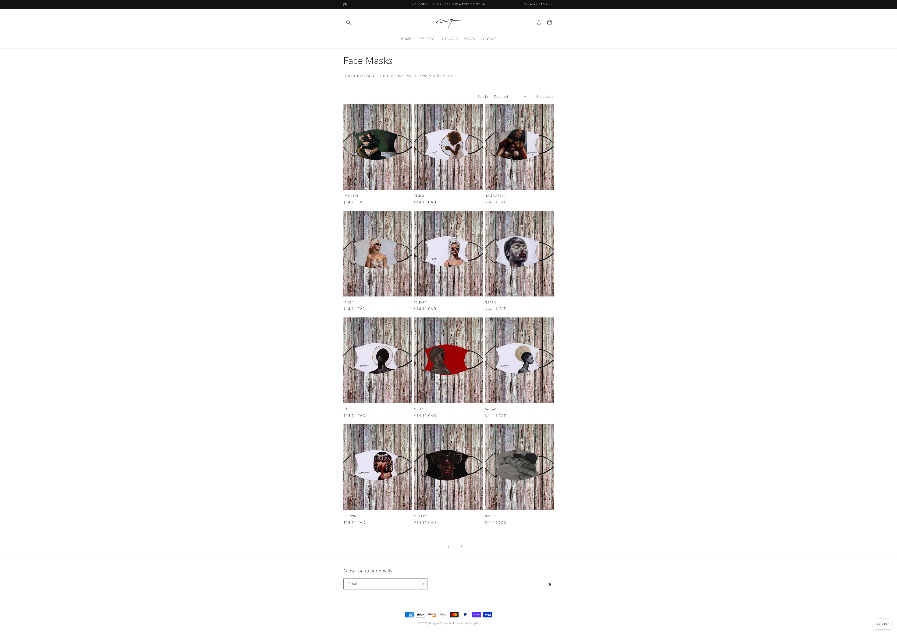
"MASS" (490, 516)
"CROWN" (350, 516)
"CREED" (420, 516)
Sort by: (483, 96)
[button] (348, 22)
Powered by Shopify (466, 623)
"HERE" (348, 409)
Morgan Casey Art (440, 623)
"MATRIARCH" (495, 196)
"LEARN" (491, 302)
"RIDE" (348, 302)
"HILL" (419, 409)
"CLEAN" (420, 302)
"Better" (420, 196)
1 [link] (436, 546)
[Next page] (461, 546)
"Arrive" (490, 409)
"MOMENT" (351, 196)
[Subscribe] (422, 583)
